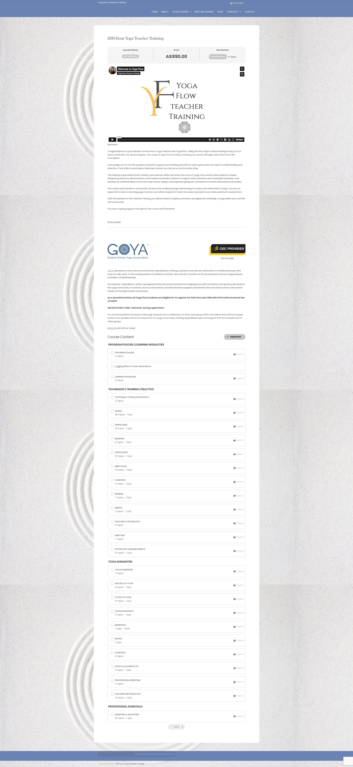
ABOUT (164, 11)
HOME (154, 11)
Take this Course (217, 57)
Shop (220, 11)
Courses (110, 764)
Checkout (232, 11)
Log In (233, 57)
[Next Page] (182, 727)
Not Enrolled (130, 56)
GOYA (110, 270)
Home (102, 764)
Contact (250, 11)
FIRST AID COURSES (204, 11)
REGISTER (112, 328)
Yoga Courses (180, 11)
